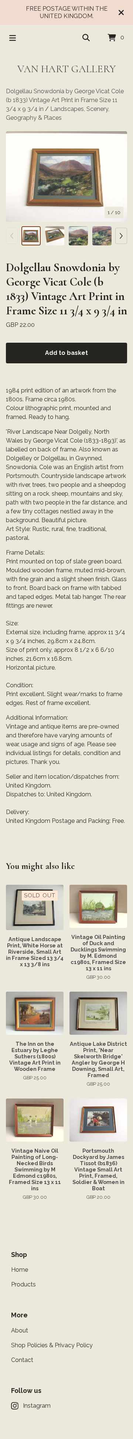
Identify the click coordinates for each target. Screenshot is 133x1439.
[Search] (86, 38)
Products (23, 1284)
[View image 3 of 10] (78, 235)
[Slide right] (121, 236)
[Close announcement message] (121, 12)
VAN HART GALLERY (66, 69)
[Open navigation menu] (12, 38)
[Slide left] (12, 236)
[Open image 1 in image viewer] (66, 176)
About (19, 1330)
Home (19, 1269)
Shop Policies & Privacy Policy (52, 1345)
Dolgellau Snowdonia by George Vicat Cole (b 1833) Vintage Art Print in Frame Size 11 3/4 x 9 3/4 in (65, 100)
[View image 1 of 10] (31, 235)
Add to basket (66, 352)
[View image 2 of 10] (54, 235)
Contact (22, 1359)
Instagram (37, 1405)
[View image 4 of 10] (102, 235)
